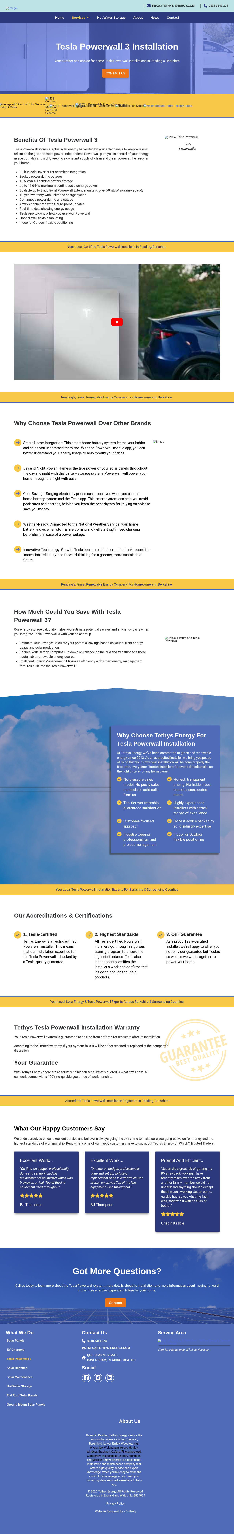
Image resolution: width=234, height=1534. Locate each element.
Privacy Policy (115, 1503)
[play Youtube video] (117, 322)
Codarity (131, 1511)
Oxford (115, 1451)
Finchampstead (131, 1451)
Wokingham (111, 1447)
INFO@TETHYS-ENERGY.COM (108, 1347)
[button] (115, 73)
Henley (133, 1447)
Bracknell (104, 1451)
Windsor (92, 1451)
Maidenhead (110, 1456)
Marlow (97, 1460)
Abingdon (135, 1456)
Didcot (123, 1456)
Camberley (94, 1456)
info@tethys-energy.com (173, 5)
